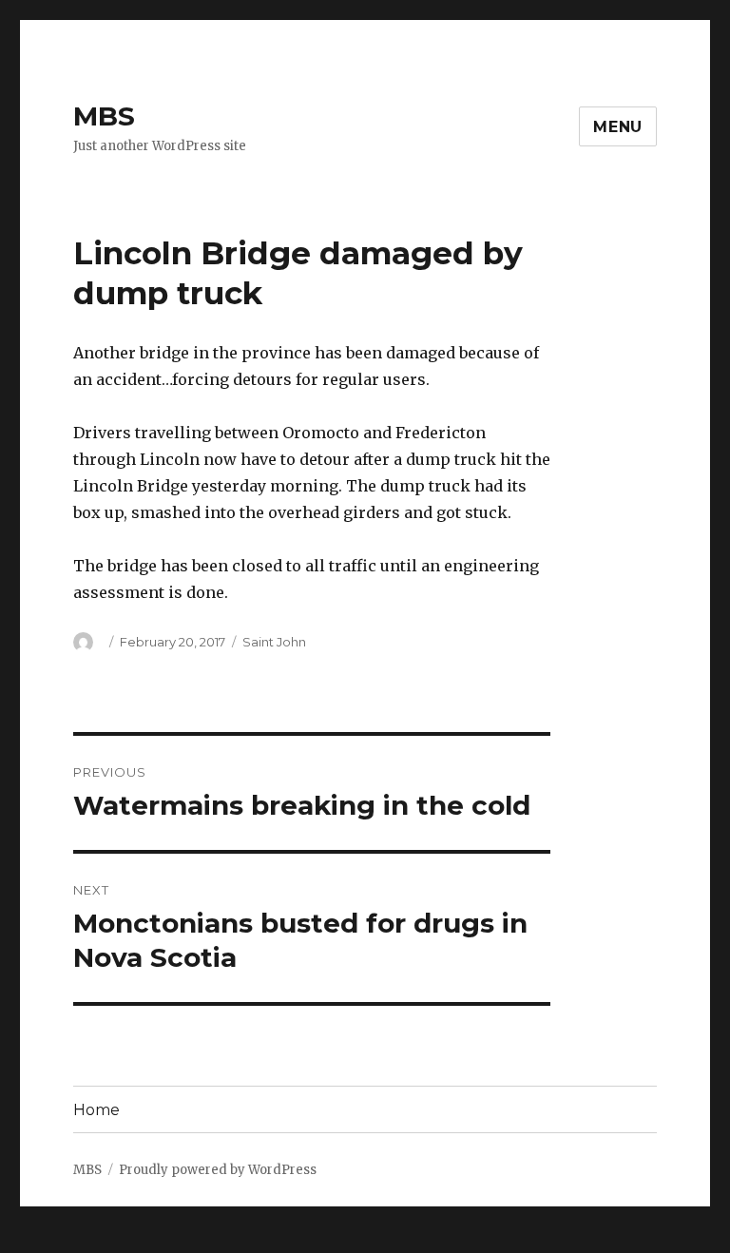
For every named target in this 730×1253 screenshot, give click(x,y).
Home (96, 1110)
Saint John (274, 641)
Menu (618, 127)
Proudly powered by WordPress (218, 1170)
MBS (104, 116)
